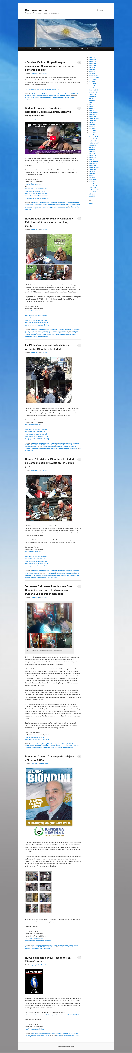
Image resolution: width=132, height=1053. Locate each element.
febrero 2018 (92, 86)
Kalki (66, 97)
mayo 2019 (92, 72)
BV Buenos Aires (37, 94)
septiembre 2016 (94, 118)
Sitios (88, 49)
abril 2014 (92, 178)
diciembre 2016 (93, 112)
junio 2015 (92, 149)
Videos (45, 206)
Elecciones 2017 (69, 94)
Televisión (40, 206)
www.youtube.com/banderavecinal (36, 193)
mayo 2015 (92, 151)
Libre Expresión (59, 334)
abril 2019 (92, 74)
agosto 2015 (92, 145)
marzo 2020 (92, 59)
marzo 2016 (92, 131)
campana (42, 97)
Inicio (27, 49)
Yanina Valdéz (29, 336)
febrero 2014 (92, 182)
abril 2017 (92, 104)
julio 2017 (92, 98)
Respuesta (46, 948)
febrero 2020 (92, 61)
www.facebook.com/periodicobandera (37, 739)
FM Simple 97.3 (53, 575)
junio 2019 (92, 69)
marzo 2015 (92, 155)
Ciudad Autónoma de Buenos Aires (47, 945)
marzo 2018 (92, 84)
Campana (35, 1033)
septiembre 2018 (94, 78)
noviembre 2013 (93, 186)
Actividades (43, 49)
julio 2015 (92, 147)
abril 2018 (92, 82)
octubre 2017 (92, 94)
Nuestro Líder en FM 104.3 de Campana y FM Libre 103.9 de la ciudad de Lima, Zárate (49, 222)
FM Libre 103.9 (38, 334)
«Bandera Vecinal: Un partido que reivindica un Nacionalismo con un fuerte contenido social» (49, 65)
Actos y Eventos (36, 744)
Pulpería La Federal (56, 747)
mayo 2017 (92, 102)
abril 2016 (92, 129)
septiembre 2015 (94, 143)
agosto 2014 (92, 169)
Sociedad (52, 745)
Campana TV (66, 446)
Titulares (68, 95)
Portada (61, 204)
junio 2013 (92, 196)
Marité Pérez (67, 334)
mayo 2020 (92, 57)
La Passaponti (64, 1033)
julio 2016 (92, 123)
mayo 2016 (92, 127)
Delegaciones (61, 202)
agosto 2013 (92, 192)
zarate (35, 336)
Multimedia (51, 204)
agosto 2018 (92, 80)
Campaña (35, 945)
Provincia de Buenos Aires (48, 95)
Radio (58, 331)
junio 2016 (92, 125)
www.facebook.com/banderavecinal (36, 189)
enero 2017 (92, 110)
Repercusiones (61, 95)
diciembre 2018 (93, 76)
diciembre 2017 (93, 90)
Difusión (76, 945)
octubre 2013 (92, 188)
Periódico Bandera (72, 744)
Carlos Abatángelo (37, 575)
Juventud (57, 1033)
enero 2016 (92, 135)
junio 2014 (92, 173)
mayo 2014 (92, 176)
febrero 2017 (92, 108)
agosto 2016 (92, 120)
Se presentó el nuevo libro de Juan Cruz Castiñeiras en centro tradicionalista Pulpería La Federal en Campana (48, 589)
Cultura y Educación (47, 744)
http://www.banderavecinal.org (34, 938)
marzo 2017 (92, 106)
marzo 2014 (92, 180)
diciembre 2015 (93, 137)
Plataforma (53, 49)
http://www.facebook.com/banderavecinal (38, 941)
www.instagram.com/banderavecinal (36, 196)
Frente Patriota (79, 49)
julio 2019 (92, 67)
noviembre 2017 (93, 92)
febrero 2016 (92, 133)
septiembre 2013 (94, 190)
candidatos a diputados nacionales (54, 97)
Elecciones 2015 (36, 947)
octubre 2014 (92, 165)
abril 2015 (92, 153)
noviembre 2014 (93, 163)
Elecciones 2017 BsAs (41, 204)
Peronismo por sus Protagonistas (41, 747)
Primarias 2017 (72, 97)
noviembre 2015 (93, 139)
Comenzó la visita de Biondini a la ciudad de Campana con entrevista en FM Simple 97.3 (49, 462)
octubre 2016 (92, 116)
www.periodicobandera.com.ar (34, 737)
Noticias (34, 95)
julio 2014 (92, 171)
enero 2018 (92, 88)
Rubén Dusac (42, 577)
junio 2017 (92, 100)
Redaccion (44, 73)
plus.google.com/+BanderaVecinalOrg (37, 198)
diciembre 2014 (93, 161)
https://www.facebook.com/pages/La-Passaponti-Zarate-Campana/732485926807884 (52, 1015)
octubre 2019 (92, 63)
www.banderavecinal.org (32, 184)
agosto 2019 (92, 65)
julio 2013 (92, 194)
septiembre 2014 (94, 167)
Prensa (61, 49)
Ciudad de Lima (63, 333)
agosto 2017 (92, 96)
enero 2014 (92, 184)
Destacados (69, 202)
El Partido (34, 49)
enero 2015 (92, 159)
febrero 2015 (92, 157)
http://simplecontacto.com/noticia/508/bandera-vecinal (42, 89)
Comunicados (53, 94)
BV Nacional (45, 94)
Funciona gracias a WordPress (66, 1046)
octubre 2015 (92, 141)
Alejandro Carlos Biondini (32, 97)
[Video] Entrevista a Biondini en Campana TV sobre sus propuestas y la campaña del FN (48, 111)
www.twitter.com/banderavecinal (35, 191)
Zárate (47, 1035)
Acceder (91, 203)
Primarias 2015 (38, 948)
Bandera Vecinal (36, 10)
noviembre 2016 (93, 114)
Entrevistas (50, 208)
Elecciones (69, 49)
